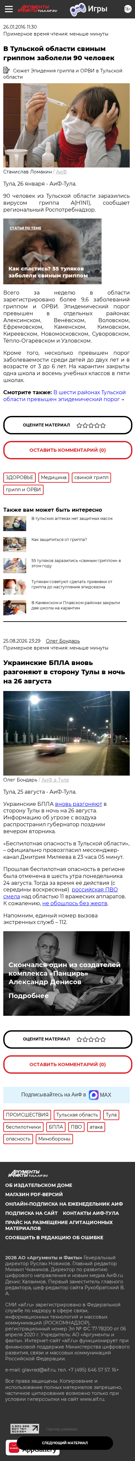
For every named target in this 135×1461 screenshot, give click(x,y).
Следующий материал (65, 1443)
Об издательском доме (38, 1185)
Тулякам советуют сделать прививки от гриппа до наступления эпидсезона (71, 584)
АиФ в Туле (55, 780)
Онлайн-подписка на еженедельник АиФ (64, 1204)
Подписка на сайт (31, 1213)
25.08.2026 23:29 (22, 641)
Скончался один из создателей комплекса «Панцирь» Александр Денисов (65, 973)
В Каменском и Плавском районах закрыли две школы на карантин (75, 605)
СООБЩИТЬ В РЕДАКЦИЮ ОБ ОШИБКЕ (54, 1238)
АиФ (61, 172)
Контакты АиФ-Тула (91, 1213)
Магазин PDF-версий (34, 1194)
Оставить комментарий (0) (67, 450)
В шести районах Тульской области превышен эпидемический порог (64, 395)
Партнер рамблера (61, 1429)
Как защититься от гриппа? (59, 539)
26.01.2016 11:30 (20, 27)
